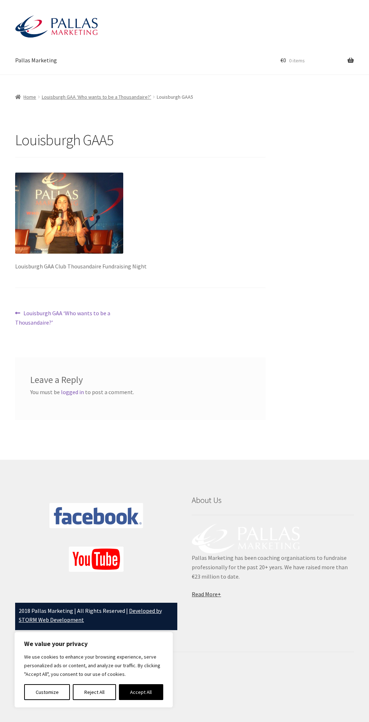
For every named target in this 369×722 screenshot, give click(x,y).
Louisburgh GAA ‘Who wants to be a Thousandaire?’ (96, 97)
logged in (72, 392)
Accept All (141, 692)
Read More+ (206, 594)
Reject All (94, 692)
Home (29, 97)
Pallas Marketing (36, 60)
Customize (47, 692)
